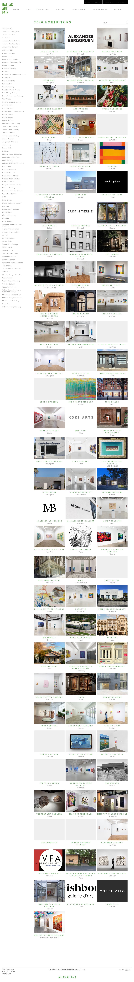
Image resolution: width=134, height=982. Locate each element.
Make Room (7, 166)
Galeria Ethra (7, 105)
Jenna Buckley (8, 139)
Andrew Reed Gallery (10, 44)
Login (83, 969)
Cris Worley (7, 83)
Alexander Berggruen (10, 31)
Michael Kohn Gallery (11, 178)
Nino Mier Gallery (9, 194)
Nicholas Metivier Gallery (12, 191)
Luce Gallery (7, 160)
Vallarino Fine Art (9, 287)
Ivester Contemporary (11, 123)
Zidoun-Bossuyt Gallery (11, 307)
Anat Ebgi (6, 38)
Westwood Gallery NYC (11, 294)
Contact (61, 9)
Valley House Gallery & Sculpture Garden (11, 290)
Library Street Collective (12, 154)
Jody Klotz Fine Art (10, 142)
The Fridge (6, 99)
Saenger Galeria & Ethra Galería (12, 225)
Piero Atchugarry (9, 215)
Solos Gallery (7, 250)
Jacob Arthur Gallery (10, 129)
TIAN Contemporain (10, 272)
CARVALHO (6, 77)
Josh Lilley (6, 145)
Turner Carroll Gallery (11, 281)
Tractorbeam (7, 278)
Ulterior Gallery (8, 284)
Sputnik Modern (8, 259)
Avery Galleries (8, 53)
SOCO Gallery (8, 247)
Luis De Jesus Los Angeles (13, 163)
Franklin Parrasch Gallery (12, 96)
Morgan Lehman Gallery (12, 185)
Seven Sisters (7, 241)
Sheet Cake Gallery (10, 244)
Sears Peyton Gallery (10, 232)
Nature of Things (9, 188)
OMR (4, 197)
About (16, 9)
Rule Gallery (7, 221)
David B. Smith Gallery (11, 90)
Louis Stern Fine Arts (10, 157)
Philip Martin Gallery (10, 209)
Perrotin (5, 206)
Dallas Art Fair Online (115, 2)
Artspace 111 (7, 50)
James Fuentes (8, 132)
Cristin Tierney (8, 87)
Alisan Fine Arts (8, 35)
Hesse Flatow (7, 114)
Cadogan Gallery (9, 68)
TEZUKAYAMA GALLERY (11, 268)
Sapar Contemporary (10, 229)
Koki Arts (6, 151)
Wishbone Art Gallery (10, 301)
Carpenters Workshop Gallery (14, 74)
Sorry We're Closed (10, 253)
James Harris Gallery (10, 136)
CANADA (5, 71)
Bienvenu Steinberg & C (11, 62)
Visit (28, 9)
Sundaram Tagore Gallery (12, 262)
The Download (99, 9)
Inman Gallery (8, 120)
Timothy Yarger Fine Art (11, 275)
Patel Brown (7, 200)
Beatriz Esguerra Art (10, 59)
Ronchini (5, 218)
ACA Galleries (7, 28)
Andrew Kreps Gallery (11, 41)
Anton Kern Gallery (10, 47)
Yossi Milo (6, 304)
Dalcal (118, 9)
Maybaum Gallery (9, 169)
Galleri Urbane (8, 108)
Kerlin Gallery (7, 148)
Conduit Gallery (8, 80)
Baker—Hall (7, 56)
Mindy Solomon (8, 181)
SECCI (4, 235)
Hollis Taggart (8, 117)
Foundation (78, 9)
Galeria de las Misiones (11, 102)
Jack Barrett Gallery (10, 126)
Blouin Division (8, 65)
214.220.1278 (6, 974)
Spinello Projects (9, 256)
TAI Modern (7, 265)
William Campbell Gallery (12, 298)
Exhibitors (44, 9)
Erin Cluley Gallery (10, 93)
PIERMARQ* (7, 212)
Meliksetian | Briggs (10, 175)
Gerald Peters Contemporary (13, 111)
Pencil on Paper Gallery (11, 203)
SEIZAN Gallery (8, 238)
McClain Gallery (8, 172)
